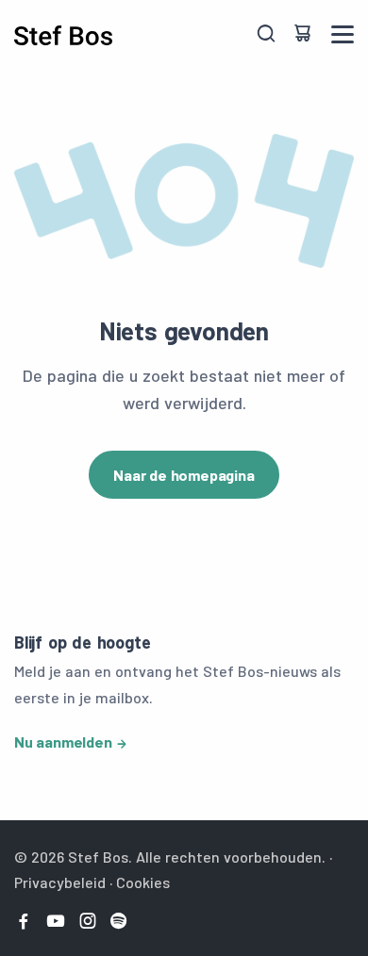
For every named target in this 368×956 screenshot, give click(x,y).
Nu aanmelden (63, 741)
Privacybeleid (60, 882)
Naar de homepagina (183, 475)
